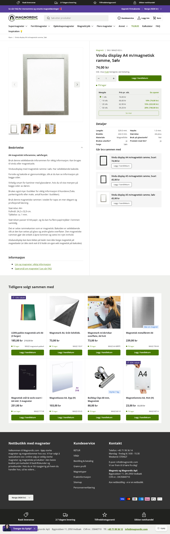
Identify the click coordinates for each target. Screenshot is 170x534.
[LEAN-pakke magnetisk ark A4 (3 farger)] (27, 312)
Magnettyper (80, 471)
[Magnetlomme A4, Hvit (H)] (142, 377)
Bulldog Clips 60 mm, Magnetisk (99, 399)
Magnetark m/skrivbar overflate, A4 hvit (100, 334)
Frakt (107, 72)
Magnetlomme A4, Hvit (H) (140, 397)
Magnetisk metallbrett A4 (139, 332)
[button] (157, 18)
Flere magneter (104, 26)
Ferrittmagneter (39, 26)
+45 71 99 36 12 (115, 529)
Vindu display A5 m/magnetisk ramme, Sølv (133, 194)
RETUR (77, 450)
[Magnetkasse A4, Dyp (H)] (66, 377)
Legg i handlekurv (140, 78)
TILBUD (135, 26)
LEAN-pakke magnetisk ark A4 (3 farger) (27, 334)
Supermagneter (16, 26)
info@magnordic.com (136, 529)
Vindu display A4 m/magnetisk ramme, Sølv (31, 37)
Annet (122, 26)
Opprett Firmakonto (130, 9)
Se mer (129, 113)
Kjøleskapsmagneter (64, 26)
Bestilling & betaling (83, 461)
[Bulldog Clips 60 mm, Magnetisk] (104, 377)
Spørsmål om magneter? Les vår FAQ (33, 268)
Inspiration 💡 (15, 31)
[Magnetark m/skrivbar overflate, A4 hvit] (104, 312)
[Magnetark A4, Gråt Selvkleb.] (66, 312)
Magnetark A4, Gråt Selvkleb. (65, 332)
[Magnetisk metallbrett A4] (142, 312)
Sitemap (78, 482)
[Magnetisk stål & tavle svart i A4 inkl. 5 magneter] (27, 377)
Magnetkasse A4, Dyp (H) (63, 397)
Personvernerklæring (84, 487)
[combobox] (76, 18)
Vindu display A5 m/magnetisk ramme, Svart (133, 176)
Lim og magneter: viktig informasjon (33, 264)
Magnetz (100, 50)
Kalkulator (147, 26)
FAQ (158, 26)
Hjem (10, 37)
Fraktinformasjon (82, 476)
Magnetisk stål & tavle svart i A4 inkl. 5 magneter (26, 399)
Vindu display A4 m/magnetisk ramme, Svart (133, 157)
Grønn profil (80, 466)
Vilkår (76, 455)
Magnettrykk (83, 26)
